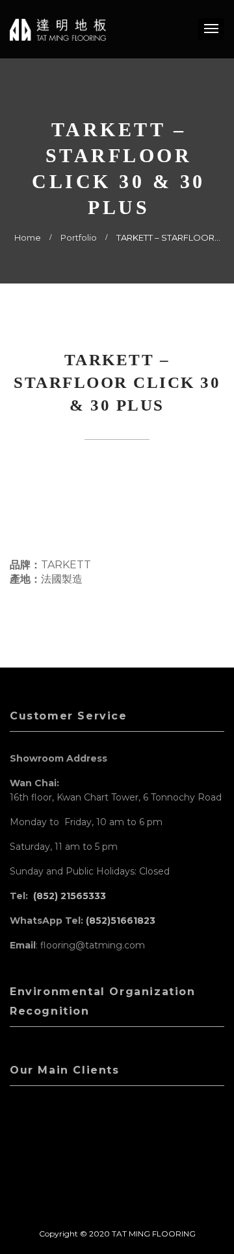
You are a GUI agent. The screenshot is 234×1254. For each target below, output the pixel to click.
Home (27, 237)
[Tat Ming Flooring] (58, 29)
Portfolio (78, 237)
